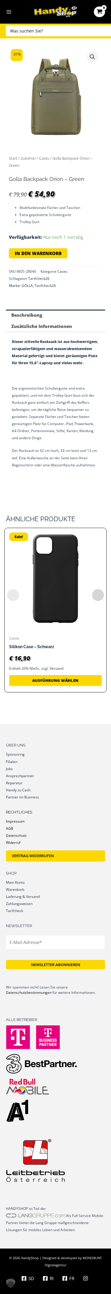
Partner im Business (22, 797)
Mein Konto (15, 882)
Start (13, 158)
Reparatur (14, 782)
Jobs (9, 768)
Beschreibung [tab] (26, 315)
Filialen (11, 761)
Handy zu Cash (18, 789)
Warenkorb (15, 889)
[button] (92, 57)
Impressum (15, 821)
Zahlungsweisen (19, 903)
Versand (56, 668)
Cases (44, 158)
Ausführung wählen (55, 680)
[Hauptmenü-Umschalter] (9, 12)
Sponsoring (15, 754)
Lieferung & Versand (23, 896)
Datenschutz (16, 835)
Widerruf (13, 842)
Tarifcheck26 (38, 278)
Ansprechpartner (20, 775)
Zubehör (28, 158)
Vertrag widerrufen (33, 855)
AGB (9, 828)
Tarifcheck (14, 910)
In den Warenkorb (38, 253)
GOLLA (27, 285)
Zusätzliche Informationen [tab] (41, 326)
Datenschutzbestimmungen (29, 992)
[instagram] (86, 1278)
